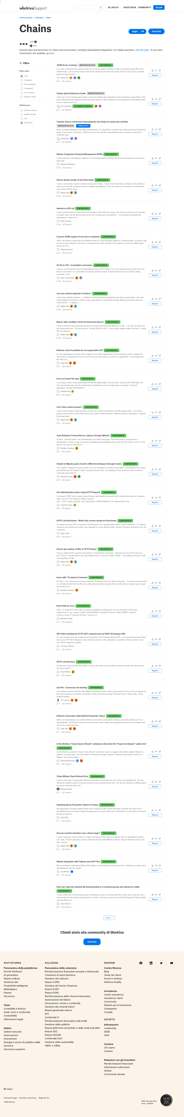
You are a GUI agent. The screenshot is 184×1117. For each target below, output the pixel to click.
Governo (8, 1045)
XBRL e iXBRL (53, 1045)
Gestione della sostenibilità (59, 1042)
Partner (8, 992)
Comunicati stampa (114, 1074)
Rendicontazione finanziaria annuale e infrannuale (72, 971)
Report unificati (12, 978)
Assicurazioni (11, 1035)
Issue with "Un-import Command (72, 577)
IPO (47, 1014)
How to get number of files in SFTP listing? (77, 549)
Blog (106, 971)
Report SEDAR (53, 1035)
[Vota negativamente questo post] (159, 70)
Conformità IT (52, 1017)
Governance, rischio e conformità (62, 1003)
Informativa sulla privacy (28, 1098)
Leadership (110, 1028)
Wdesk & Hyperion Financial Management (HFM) (79, 154)
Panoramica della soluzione (61, 968)
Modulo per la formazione (117, 1005)
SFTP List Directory (66, 662)
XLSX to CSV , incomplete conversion (74, 265)
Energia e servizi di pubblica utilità (22, 1042)
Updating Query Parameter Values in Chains (77, 805)
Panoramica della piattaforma (20, 968)
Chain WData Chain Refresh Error (72, 776)
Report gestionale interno (58, 1010)
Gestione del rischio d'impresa (61, 985)
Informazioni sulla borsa (117, 1067)
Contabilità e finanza (15, 1008)
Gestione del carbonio (56, 978)
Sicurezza (9, 996)
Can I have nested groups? (69, 407)
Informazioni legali (13, 1019)
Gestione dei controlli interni (59, 1006)
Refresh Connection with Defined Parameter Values (81, 716)
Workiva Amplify (112, 982)
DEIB (107, 1031)
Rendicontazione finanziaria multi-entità (66, 1021)
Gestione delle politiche (57, 1024)
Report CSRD (52, 982)
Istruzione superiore (14, 1049)
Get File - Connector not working (72, 688)
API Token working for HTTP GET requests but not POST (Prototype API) (91, 634)
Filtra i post (24, 71)
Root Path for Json (65, 606)
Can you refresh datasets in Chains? (74, 293)
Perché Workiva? (13, 971)
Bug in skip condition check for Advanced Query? (80, 322)
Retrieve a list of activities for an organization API (80, 350)
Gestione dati (11, 982)
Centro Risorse (112, 968)
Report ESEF (52, 989)
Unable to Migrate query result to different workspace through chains (89, 464)
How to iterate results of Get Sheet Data (75, 180)
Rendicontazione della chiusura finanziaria (67, 996)
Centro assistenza (25, 18)
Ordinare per (24, 105)
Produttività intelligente (16, 985)
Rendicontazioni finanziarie (118, 1063)
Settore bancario (13, 1031)
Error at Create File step (68, 379)
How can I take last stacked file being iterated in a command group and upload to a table (98, 887)
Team (7, 1005)
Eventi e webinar (113, 978)
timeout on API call (65, 208)
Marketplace (10, 989)
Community (39, 18)
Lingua (115, 7)
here (52, 53)
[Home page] (33, 8)
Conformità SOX (53, 1038)
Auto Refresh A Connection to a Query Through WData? (83, 435)
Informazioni (111, 1024)
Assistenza (110, 991)
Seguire (155, 75)
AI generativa (11, 975)
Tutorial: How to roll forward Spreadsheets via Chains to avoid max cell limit (92, 122)
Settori (7, 1028)
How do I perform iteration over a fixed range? (78, 833)
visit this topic (142, 50)
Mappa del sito (43, 1098)
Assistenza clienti (113, 998)
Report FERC (52, 992)
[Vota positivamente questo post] (152, 70)
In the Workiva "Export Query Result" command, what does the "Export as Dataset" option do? (101, 744)
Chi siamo (109, 1047)
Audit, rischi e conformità (17, 1012)
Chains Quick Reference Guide (71, 93)
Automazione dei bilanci (57, 999)
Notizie (108, 1070)
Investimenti (10, 1038)
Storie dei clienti (112, 975)
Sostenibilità (10, 1015)
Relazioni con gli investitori (119, 1060)
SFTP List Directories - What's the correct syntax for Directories (87, 521)
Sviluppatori (110, 1008)
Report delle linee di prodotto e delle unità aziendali (72, 1028)
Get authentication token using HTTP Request (78, 492)
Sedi (106, 1035)
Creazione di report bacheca (60, 975)
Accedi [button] (159, 7)
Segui (134, 31)
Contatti (108, 1012)
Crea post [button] (156, 31)
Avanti (107, 918)
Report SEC (51, 1031)
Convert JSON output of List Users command (78, 237)
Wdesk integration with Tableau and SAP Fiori (78, 862)
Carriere (108, 1044)
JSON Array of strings (67, 65)
